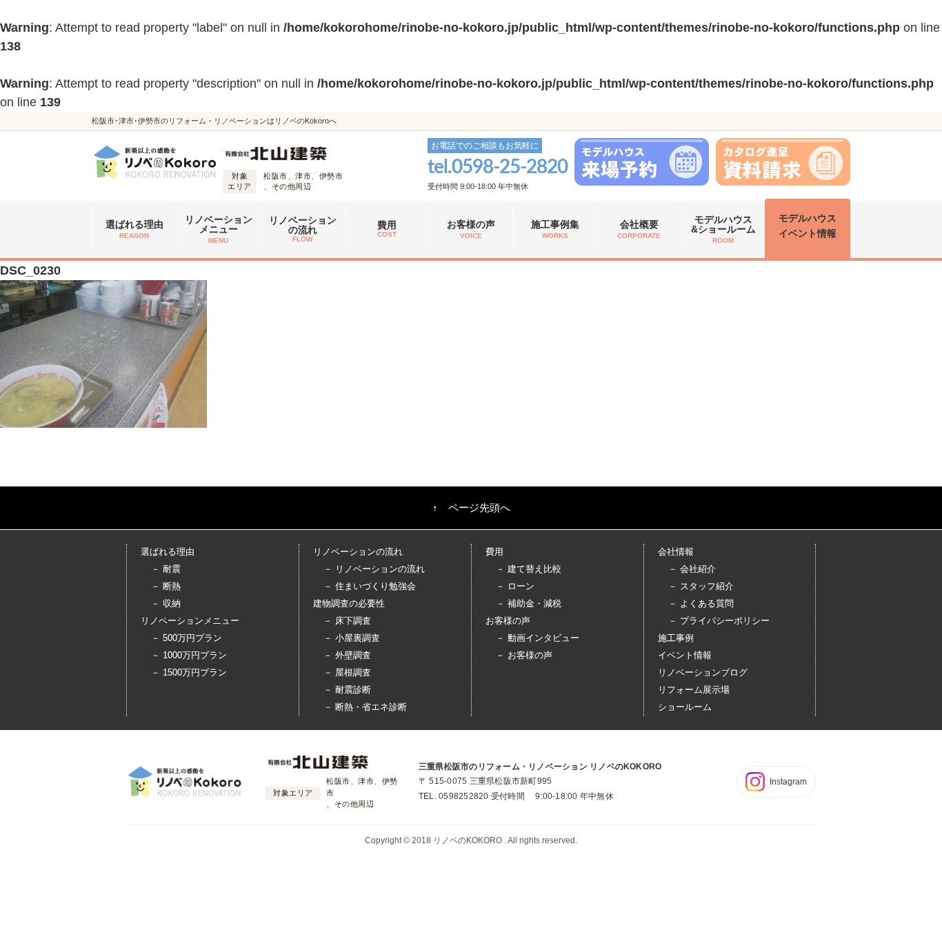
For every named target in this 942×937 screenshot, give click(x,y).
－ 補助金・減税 (528, 603)
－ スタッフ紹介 (701, 586)
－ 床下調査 (347, 620)
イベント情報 (685, 655)
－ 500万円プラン (186, 638)
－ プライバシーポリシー (719, 620)
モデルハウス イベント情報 (807, 226)
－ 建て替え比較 (528, 569)
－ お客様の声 (524, 655)
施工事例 (676, 638)
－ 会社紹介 (692, 569)
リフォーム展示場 (694, 689)
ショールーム (685, 707)
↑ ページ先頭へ (471, 507)
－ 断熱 (166, 586)
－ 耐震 (166, 569)
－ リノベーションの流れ (374, 569)
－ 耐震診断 (347, 689)
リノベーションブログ (703, 672)
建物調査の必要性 (349, 603)
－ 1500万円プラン (189, 672)
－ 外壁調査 (347, 655)
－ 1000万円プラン (189, 655)
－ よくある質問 (701, 603)
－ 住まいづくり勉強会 (369, 586)
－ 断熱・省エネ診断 (365, 707)
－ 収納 (166, 603)
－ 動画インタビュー (537, 638)
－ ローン (515, 586)
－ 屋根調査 (347, 672)
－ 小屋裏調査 (351, 638)
